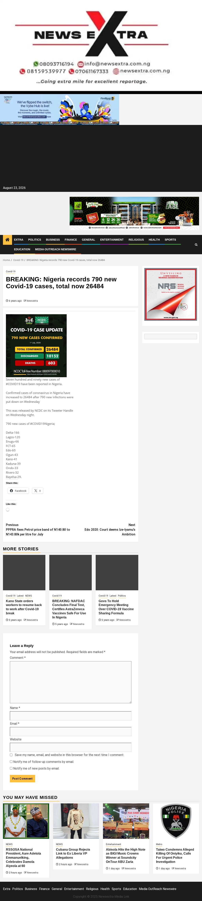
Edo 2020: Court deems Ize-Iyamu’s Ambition (110, 529)
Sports (170, 239)
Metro (159, 844)
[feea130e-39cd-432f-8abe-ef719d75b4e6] (59, 109)
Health (154, 239)
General (88, 239)
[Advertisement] (101, 155)
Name (15, 708)
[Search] (196, 245)
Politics (34, 239)
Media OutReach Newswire (55, 249)
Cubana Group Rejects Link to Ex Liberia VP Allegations (73, 853)
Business (53, 239)
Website (16, 739)
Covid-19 (10, 271)
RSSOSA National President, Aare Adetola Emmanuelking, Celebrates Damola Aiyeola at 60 (23, 858)
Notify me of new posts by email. (36, 768)
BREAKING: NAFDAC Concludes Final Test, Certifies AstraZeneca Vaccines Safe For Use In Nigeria (69, 609)
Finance (71, 239)
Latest (20, 595)
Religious (136, 239)
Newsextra (32, 300)
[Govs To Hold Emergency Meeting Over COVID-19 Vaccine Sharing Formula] (117, 572)
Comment (18, 658)
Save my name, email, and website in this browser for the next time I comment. (69, 755)
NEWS (28, 595)
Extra (18, 239)
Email (14, 723)
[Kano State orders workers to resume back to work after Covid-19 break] (24, 572)
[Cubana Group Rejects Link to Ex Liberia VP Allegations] (76, 821)
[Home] (7, 240)
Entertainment (112, 239)
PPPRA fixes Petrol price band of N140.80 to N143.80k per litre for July (38, 529)
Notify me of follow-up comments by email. (43, 762)
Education (22, 249)
